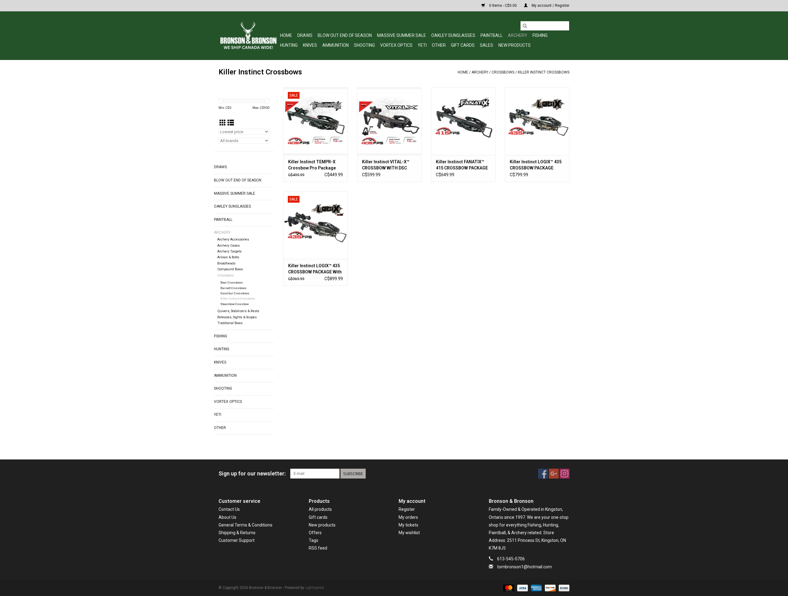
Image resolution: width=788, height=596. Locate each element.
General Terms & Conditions (245, 524)
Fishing (540, 35)
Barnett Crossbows (233, 288)
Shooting (364, 45)
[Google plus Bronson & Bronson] (554, 474)
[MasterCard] (508, 588)
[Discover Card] (550, 588)
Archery (517, 35)
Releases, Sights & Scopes (237, 317)
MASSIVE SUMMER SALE (401, 35)
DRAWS (304, 35)
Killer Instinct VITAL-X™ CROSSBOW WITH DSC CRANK (385, 165)
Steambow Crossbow (234, 304)
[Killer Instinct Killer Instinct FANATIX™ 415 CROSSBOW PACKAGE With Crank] (463, 121)
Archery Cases (228, 246)
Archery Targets (229, 251)
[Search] (524, 26)
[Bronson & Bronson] (248, 35)
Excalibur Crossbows (234, 293)
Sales (486, 45)
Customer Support (237, 540)
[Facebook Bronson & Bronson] (543, 474)
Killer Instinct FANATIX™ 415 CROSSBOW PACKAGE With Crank (462, 165)
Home (286, 35)
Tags (313, 540)
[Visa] (522, 588)
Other (439, 45)
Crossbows (503, 72)
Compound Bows (230, 269)
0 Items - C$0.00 (503, 5)
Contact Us (229, 509)
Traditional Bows (230, 323)
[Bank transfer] (563, 588)
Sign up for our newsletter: (252, 473)
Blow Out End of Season (345, 35)
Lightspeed (314, 588)
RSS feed (318, 548)
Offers (315, 532)
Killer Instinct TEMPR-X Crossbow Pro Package (312, 164)
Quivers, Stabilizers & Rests (238, 311)
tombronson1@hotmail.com (524, 566)
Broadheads (226, 263)
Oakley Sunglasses (453, 35)
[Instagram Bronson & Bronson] (564, 474)
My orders (408, 517)
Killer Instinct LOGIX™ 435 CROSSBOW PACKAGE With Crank (315, 269)
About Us (227, 517)
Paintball (491, 35)
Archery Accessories (233, 239)
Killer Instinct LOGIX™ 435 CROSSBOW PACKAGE (535, 164)
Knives (310, 45)
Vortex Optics (396, 45)
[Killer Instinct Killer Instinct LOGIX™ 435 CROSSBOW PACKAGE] (537, 121)
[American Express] (536, 588)
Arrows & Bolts (228, 257)
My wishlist (409, 532)
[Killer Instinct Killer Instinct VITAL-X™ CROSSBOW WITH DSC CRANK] (389, 121)
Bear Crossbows (231, 282)
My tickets (408, 524)
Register (407, 509)
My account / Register (550, 5)
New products (322, 524)
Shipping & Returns (237, 532)
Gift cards (463, 45)
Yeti (422, 45)
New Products (514, 45)
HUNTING (289, 45)
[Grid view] (222, 123)
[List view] (230, 123)
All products (320, 509)
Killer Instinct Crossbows (543, 72)
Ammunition (335, 45)
